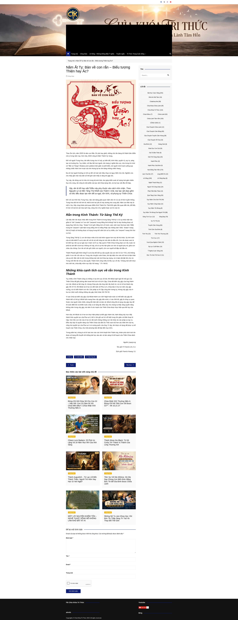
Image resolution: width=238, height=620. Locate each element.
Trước (72, 365)
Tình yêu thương (161, 233)
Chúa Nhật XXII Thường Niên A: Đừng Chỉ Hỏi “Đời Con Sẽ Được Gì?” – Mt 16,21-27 (117, 403)
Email (68, 564)
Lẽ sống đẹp (162, 178)
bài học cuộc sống (155, 93)
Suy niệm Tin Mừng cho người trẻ (155, 212)
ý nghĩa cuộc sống (155, 251)
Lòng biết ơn (162, 174)
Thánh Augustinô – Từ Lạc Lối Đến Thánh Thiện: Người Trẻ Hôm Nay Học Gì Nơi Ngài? (82, 479)
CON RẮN (80, 357)
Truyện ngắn (120, 54)
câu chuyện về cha (155, 140)
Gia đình (148, 144)
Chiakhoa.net (155, 101)
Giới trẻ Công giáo (155, 157)
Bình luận (69, 538)
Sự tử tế (155, 221)
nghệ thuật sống (155, 182)
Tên (67, 556)
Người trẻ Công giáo (155, 187)
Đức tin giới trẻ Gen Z (155, 255)
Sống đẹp (163, 216)
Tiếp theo (129, 365)
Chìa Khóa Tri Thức (155, 110)
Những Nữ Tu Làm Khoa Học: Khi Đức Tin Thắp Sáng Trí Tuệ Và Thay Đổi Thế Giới (118, 518)
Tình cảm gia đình (155, 229)
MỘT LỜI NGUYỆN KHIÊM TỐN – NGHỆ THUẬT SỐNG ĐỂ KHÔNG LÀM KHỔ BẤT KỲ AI (82, 518)
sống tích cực (149, 216)
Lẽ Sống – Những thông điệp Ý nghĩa (101, 54)
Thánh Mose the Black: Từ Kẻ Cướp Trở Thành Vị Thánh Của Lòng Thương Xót (117, 442)
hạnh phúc (155, 161)
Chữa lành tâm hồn (155, 118)
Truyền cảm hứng (155, 225)
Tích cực (155, 238)
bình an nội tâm (155, 97)
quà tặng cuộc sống (155, 195)
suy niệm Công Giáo (155, 204)
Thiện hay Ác (91, 357)
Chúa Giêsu (147, 114)
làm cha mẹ (147, 174)
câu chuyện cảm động (155, 131)
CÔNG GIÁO (155, 123)
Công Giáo (83, 54)
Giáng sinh (162, 144)
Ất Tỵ (70, 357)
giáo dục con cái (155, 148)
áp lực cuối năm (155, 246)
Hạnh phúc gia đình (155, 165)
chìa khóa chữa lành (155, 105)
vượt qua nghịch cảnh (155, 242)
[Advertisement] (119, 38)
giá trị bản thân (155, 152)
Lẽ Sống (147, 178)
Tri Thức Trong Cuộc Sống (135, 54)
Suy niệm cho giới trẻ (155, 199)
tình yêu (146, 233)
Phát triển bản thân (155, 191)
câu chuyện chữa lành (155, 127)
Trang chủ (74, 54)
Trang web (69, 573)
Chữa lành (162, 114)
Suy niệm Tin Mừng (155, 208)
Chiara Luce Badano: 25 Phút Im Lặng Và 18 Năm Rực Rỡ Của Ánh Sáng (82, 442)
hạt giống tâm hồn (155, 169)
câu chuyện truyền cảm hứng (155, 135)
